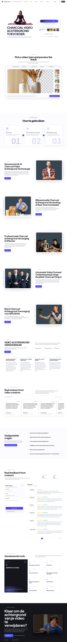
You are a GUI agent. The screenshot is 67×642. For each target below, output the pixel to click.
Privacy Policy (56, 36)
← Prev (29, 538)
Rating (7, 493)
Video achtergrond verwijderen (17, 1)
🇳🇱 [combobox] (55, 1)
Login (59, 1)
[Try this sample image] (48, 29)
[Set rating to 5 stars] (11, 495)
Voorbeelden (26, 1)
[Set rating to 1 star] (6, 495)
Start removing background (11, 445)
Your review (7, 498)
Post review (15, 508)
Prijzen (31, 1)
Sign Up (63, 1)
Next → (61, 538)
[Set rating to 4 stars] (10, 495)
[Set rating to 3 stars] (8, 495)
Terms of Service (51, 36)
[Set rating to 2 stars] (7, 495)
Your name (7, 489)
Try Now (7, 178)
